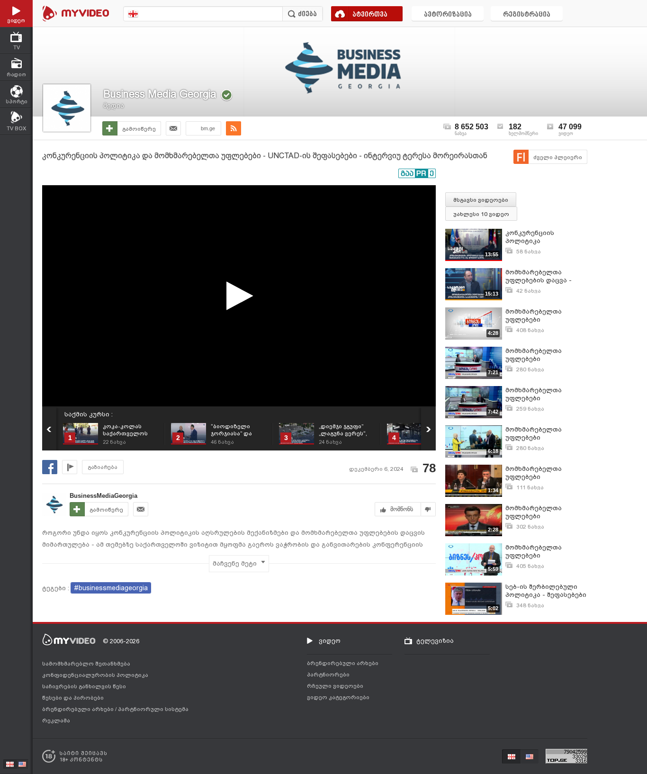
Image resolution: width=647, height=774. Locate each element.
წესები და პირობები (73, 697)
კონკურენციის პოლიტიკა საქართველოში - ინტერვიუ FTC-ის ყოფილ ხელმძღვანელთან (536, 237)
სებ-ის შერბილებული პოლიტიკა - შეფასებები (545, 590)
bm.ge (208, 128)
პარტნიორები (328, 674)
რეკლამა (56, 720)
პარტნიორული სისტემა (153, 709)
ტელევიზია (435, 640)
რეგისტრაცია (526, 14)
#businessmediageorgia (111, 588)
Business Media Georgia (159, 94)
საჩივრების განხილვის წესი (84, 686)
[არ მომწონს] (428, 509)
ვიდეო (330, 640)
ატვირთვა (369, 14)
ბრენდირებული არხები (78, 709)
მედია (113, 105)
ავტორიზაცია (448, 14)
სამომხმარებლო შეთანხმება (86, 663)
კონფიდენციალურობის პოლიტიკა (95, 675)
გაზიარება (102, 467)
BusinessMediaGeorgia (103, 496)
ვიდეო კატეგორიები (338, 697)
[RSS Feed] (233, 128)
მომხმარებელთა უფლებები (533, 315)
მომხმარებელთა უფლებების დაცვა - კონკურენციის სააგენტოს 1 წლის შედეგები (538, 276)
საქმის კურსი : (88, 414)
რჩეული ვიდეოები (335, 686)
